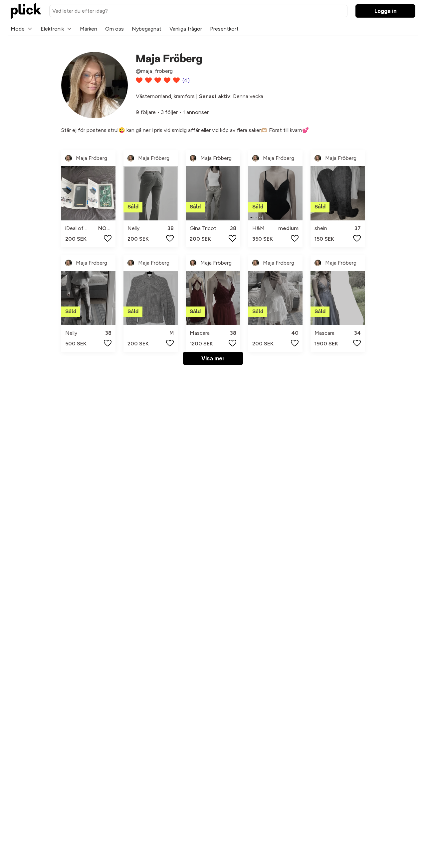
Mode (18, 29)
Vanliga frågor (185, 29)
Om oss (114, 29)
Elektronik (52, 29)
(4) (186, 80)
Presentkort (224, 29)
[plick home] (26, 11)
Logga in (385, 11)
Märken (88, 29)
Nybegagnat (146, 29)
